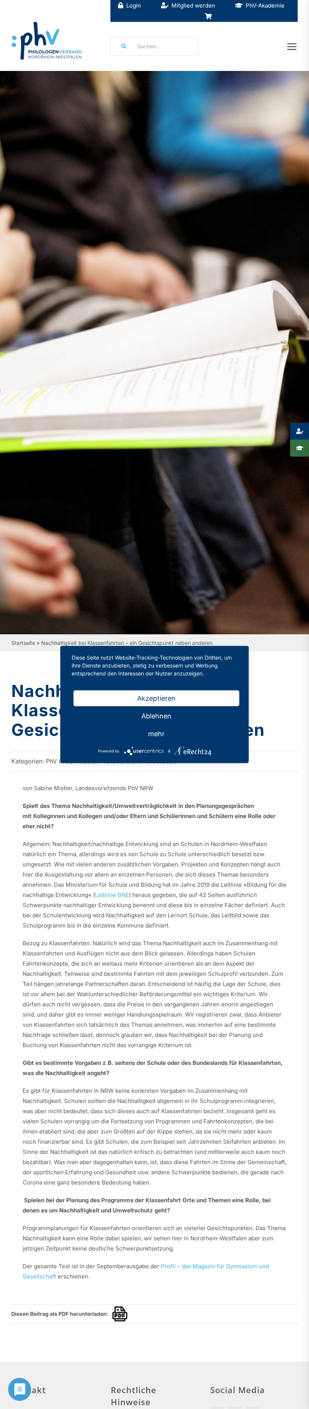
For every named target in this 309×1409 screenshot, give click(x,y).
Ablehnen (156, 716)
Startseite (23, 643)
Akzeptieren (156, 698)
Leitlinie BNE (112, 894)
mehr (156, 734)
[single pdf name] (118, 1313)
